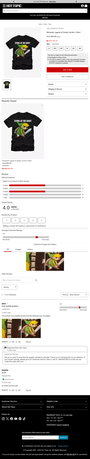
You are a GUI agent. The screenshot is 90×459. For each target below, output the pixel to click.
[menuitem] (86, 5)
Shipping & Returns (55, 89)
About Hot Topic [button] (8, 407)
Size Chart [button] (55, 44)
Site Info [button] (50, 407)
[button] (4, 5)
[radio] (49, 48)
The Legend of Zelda (55, 28)
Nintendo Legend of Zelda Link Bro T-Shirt (17, 161)
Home (40, 24)
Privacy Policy (63, 446)
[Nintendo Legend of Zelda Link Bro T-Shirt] (23, 131)
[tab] (7, 85)
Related (51, 94)
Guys (45, 24)
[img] (3, 418)
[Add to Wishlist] (41, 105)
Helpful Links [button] (52, 401)
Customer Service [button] (9, 401)
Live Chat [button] (69, 415)
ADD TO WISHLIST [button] (68, 77)
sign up (63, 437)
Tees (49, 24)
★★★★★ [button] (5, 166)
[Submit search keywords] (4, 10)
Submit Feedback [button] (63, 425)
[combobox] (45, 11)
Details (50, 84)
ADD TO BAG (67, 70)
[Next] (76, 1)
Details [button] (58, 36)
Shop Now (51, 1)
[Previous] (13, 1)
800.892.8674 (71, 454)
